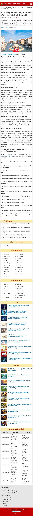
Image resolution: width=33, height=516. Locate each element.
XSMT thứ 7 (25, 475)
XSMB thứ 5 (5, 458)
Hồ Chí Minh (20, 263)
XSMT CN (24, 483)
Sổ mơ (9, 7)
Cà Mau (6, 260)
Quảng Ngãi (20, 293)
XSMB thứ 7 (5, 473)
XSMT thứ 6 (25, 466)
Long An (19, 265)
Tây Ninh (19, 269)
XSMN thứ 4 (14, 453)
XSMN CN (13, 483)
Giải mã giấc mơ (9, 54)
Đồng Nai (19, 274)
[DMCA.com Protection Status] (16, 511)
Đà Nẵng (6, 297)
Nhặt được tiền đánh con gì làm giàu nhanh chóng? (17, 234)
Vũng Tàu (19, 271)
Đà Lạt (5, 274)
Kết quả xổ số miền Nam (9, 492)
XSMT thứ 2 (25, 438)
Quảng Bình (20, 291)
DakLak (19, 284)
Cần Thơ (19, 260)
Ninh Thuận (20, 288)
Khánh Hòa (20, 286)
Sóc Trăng (6, 267)
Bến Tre (19, 258)
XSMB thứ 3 (5, 444)
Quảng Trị (6, 295)
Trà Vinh (6, 269)
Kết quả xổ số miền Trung (10, 491)
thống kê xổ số (7, 497)
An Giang (6, 254)
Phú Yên (6, 291)
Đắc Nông (19, 297)
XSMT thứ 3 (25, 445)
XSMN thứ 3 (14, 446)
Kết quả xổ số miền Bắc (9, 489)
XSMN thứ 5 (14, 460)
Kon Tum (6, 288)
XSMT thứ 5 (25, 460)
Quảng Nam (7, 293)
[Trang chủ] (4, 4)
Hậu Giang (7, 263)
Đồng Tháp (7, 276)
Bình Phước (7, 256)
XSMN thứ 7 (14, 476)
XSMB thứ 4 (5, 451)
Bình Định (6, 284)
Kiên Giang (7, 265)
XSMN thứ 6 (14, 467)
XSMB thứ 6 (5, 465)
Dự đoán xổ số (7, 499)
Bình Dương (20, 254)
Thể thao (5, 501)
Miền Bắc (6, 245)
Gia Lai (6, 286)
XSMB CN (5, 480)
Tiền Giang (20, 267)
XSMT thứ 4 (25, 452)
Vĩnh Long (6, 271)
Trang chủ (3, 7)
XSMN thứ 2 (14, 439)
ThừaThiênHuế (21, 295)
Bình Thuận (20, 256)
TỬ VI (16, 302)
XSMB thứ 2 (5, 437)
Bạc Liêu (6, 258)
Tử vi (4, 503)
